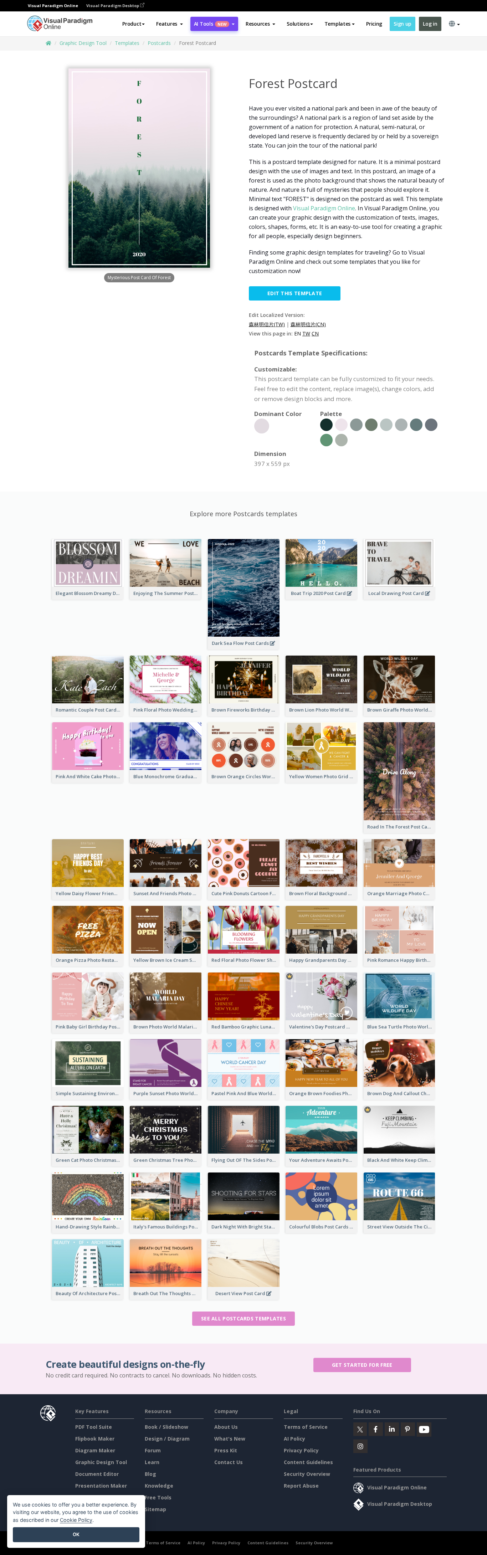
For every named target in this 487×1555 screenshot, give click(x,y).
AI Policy (294, 1438)
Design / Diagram (167, 1438)
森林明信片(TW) (267, 324)
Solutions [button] (298, 23)
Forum (153, 1450)
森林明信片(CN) (308, 324)
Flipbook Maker (94, 1438)
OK (76, 1534)
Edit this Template (294, 293)
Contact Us (228, 1462)
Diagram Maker (95, 1450)
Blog (150, 1474)
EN (297, 333)
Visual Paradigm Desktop (113, 5)
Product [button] (131, 23)
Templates (127, 43)
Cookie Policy (76, 1520)
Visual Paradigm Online (324, 208)
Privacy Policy (301, 1450)
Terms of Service (306, 1426)
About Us (226, 1426)
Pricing (374, 23)
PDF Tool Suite (93, 1426)
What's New (229, 1438)
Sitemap (155, 1509)
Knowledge (159, 1485)
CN (315, 333)
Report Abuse (301, 1485)
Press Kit (225, 1450)
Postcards (159, 43)
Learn (152, 1462)
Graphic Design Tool (83, 43)
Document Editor (97, 1474)
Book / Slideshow (166, 1426)
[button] (169, 24)
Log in (430, 23)
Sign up (402, 23)
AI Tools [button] (210, 23)
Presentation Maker (101, 1485)
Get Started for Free (362, 1364)
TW (306, 333)
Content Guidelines (308, 1462)
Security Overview (307, 1474)
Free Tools (158, 1497)
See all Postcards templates (243, 1318)
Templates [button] (337, 23)
